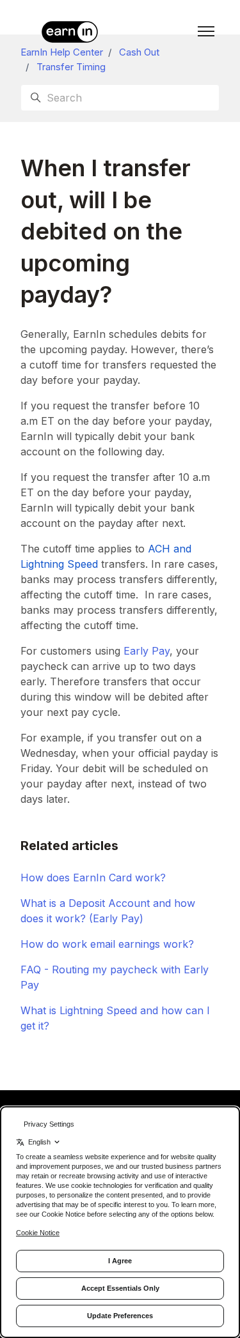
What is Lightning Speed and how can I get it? (115, 1018)
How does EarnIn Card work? (93, 877)
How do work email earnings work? (107, 944)
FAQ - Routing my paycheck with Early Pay (114, 977)
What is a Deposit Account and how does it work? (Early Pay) (107, 911)
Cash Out (139, 52)
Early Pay (147, 650)
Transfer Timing (71, 67)
